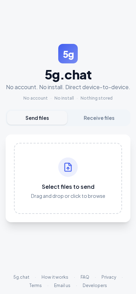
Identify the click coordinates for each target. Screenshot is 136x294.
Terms (35, 285)
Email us (62, 285)
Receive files (99, 118)
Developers (95, 285)
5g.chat (21, 277)
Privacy (108, 277)
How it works (54, 277)
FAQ (85, 277)
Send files (37, 118)
